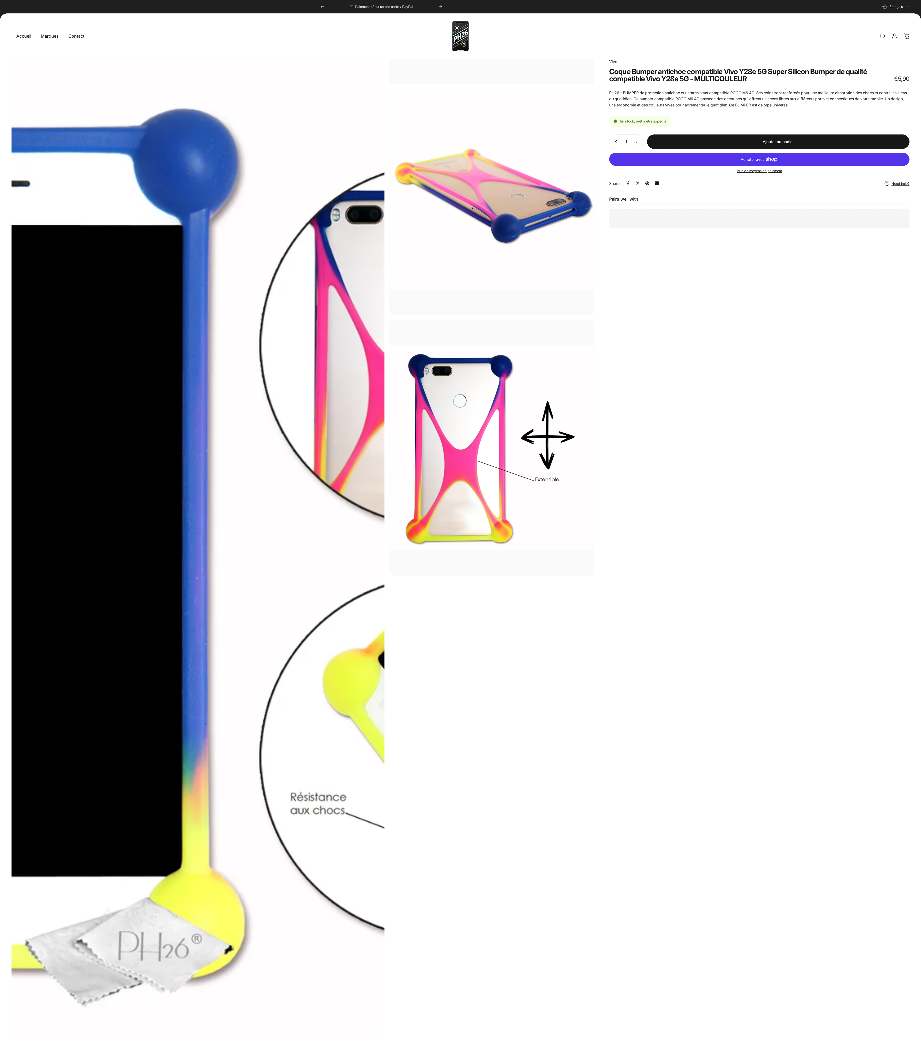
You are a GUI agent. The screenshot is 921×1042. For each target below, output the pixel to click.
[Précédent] (322, 6)
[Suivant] (440, 6)
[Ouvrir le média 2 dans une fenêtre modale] (491, 187)
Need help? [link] (900, 183)
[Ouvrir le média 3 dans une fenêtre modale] (491, 448)
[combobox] (895, 6)
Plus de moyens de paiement (759, 171)
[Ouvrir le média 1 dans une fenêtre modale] (198, 548)
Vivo (613, 61)
